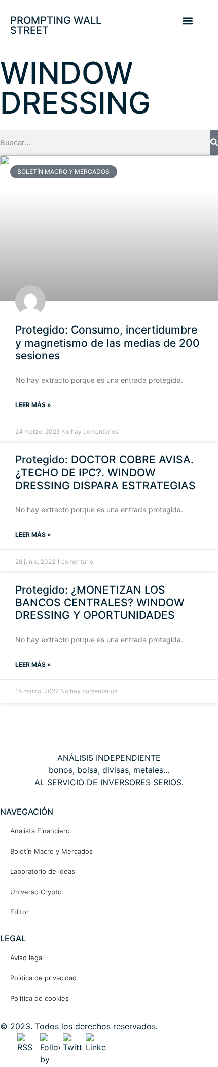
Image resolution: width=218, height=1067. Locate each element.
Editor (19, 912)
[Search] (214, 142)
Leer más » (33, 405)
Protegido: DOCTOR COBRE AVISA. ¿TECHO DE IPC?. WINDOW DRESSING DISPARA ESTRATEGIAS (105, 472)
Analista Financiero (40, 831)
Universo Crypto (36, 892)
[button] (187, 20)
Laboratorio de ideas (42, 871)
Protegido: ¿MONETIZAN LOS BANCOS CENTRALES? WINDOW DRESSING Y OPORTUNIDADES (100, 602)
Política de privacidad (43, 978)
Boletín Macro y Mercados (51, 851)
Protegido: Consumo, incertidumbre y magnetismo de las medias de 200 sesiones (107, 342)
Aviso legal (27, 957)
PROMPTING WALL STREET (55, 25)
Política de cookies (39, 998)
